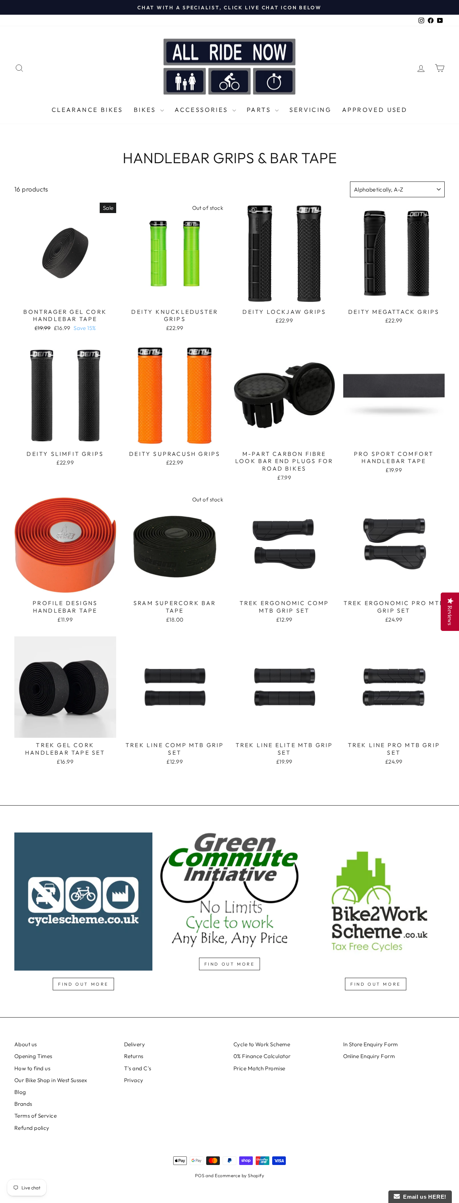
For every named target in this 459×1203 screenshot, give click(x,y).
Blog (20, 1092)
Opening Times (33, 1056)
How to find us (32, 1068)
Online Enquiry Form (369, 1056)
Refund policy (31, 1127)
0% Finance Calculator (261, 1056)
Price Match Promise (259, 1068)
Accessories (203, 109)
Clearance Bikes (87, 109)
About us (25, 1044)
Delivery (134, 1044)
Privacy (133, 1080)
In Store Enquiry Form (370, 1044)
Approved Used (374, 109)
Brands (23, 1103)
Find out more (83, 984)
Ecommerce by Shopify (239, 1175)
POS (199, 1175)
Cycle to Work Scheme (261, 1044)
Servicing (310, 109)
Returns (133, 1056)
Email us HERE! (423, 1197)
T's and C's (137, 1068)
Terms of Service (35, 1115)
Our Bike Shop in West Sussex (50, 1080)
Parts (260, 109)
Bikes (146, 109)
